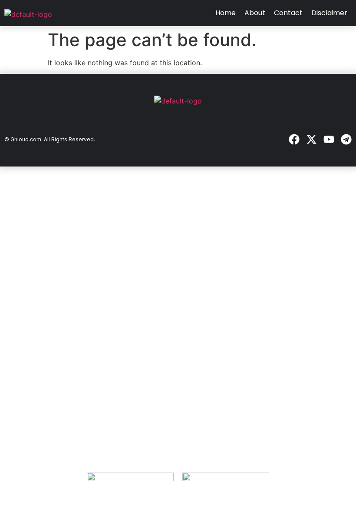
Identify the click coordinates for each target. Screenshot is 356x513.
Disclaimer (329, 13)
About (254, 13)
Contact (288, 13)
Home (225, 13)
